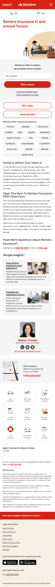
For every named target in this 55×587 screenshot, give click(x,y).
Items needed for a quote (27, 95)
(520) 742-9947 (22, 248)
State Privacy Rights (10, 546)
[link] (27, 4)
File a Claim (27, 106)
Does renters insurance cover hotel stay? (14, 265)
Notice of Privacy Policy (11, 543)
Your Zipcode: (12, 76)
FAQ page (43, 248)
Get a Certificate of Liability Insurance (28, 351)
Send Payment (27, 114)
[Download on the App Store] (10, 562)
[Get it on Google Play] (27, 562)
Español (6, 5)
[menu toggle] (51, 5)
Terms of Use (7, 539)
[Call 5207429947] (22, 347)
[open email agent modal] (27, 347)
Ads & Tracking (8, 528)
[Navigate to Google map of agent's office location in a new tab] (33, 347)
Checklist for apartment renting (15, 293)
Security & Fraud (9, 532)
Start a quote (27, 84)
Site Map (6, 550)
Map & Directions (33, 375)
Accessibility (7, 535)
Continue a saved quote (26, 92)
